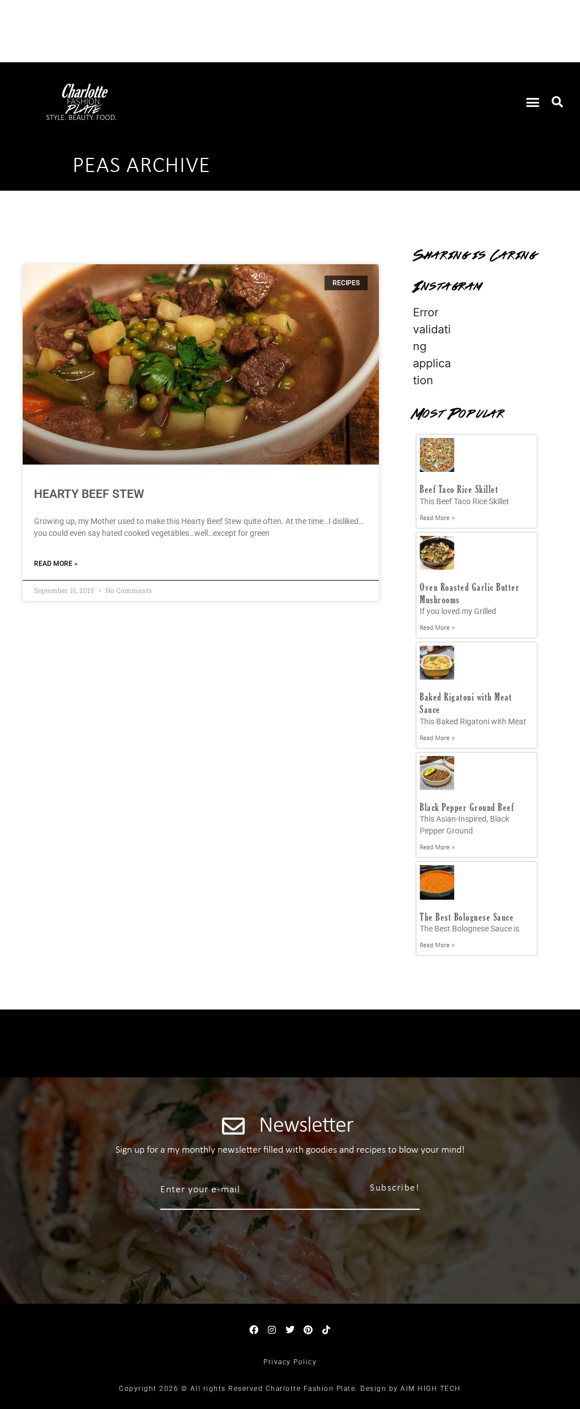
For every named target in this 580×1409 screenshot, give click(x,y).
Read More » (56, 564)
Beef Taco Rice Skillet (459, 489)
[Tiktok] (326, 1330)
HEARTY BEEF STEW (89, 494)
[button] (533, 102)
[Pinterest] (308, 1330)
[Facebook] (254, 1330)
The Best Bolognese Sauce (467, 917)
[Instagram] (272, 1330)
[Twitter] (290, 1330)
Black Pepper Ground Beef (467, 807)
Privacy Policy (290, 1362)
